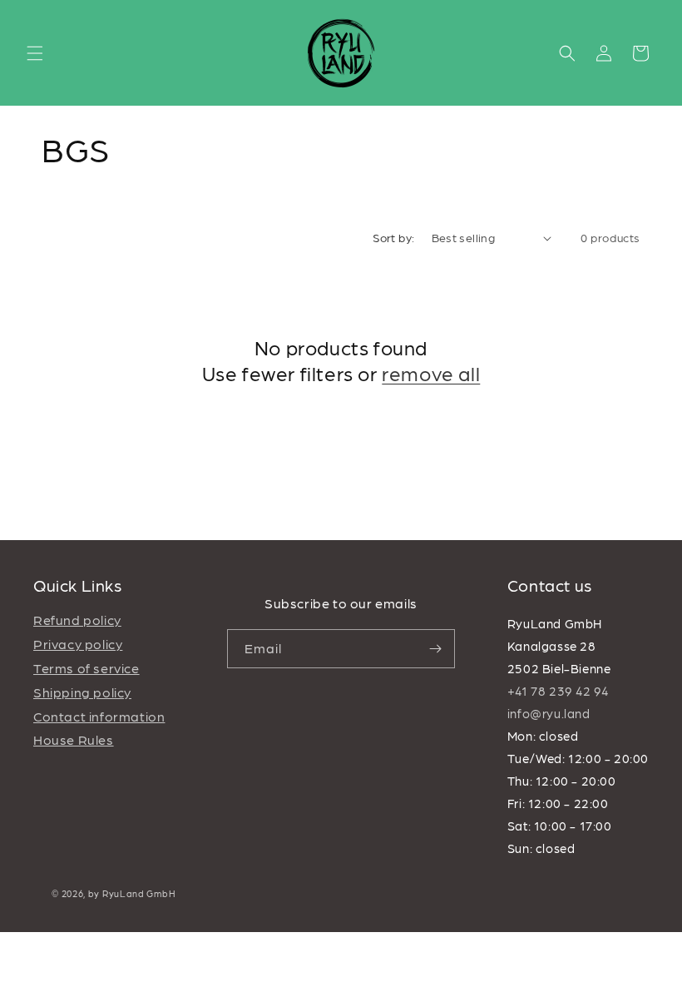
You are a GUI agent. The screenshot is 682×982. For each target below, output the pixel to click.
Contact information (99, 716)
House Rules (73, 739)
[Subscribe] (436, 648)
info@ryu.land (549, 713)
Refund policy (77, 619)
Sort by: (393, 237)
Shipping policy (82, 692)
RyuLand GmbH (138, 893)
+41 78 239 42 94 (558, 690)
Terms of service (86, 668)
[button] (35, 53)
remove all (431, 372)
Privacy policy (77, 644)
